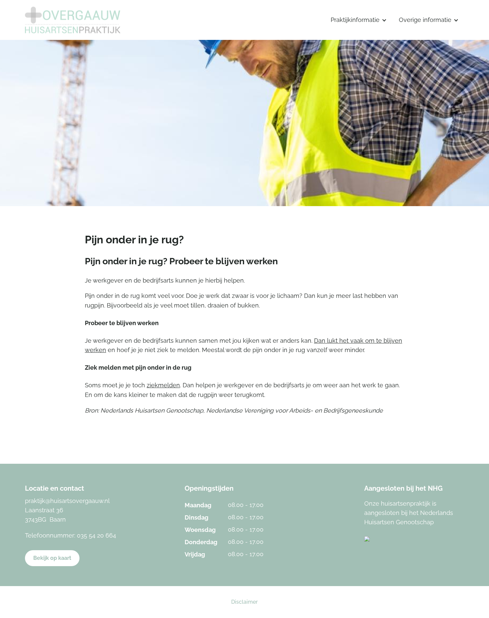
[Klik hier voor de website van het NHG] (414, 539)
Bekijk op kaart (52, 558)
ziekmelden (163, 385)
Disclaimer (244, 602)
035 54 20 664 (96, 535)
